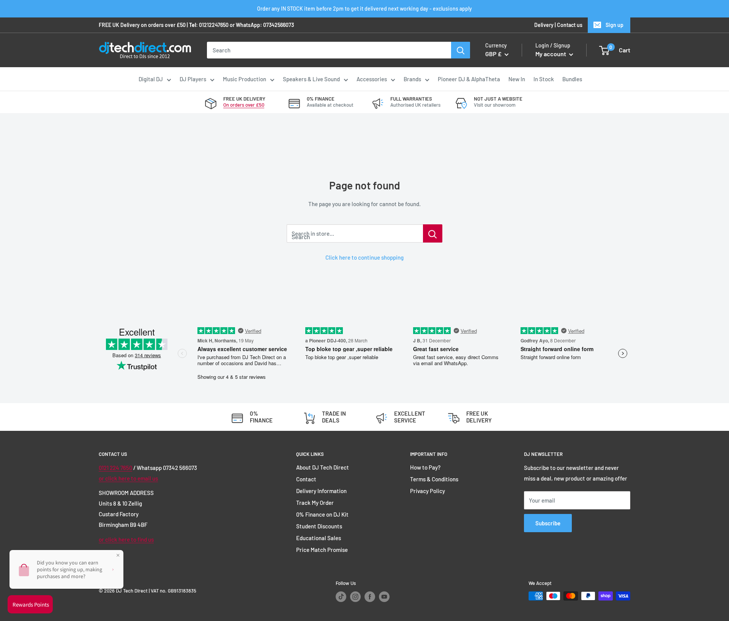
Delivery (544, 25)
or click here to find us (126, 539)
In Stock (543, 79)
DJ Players (193, 79)
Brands (412, 79)
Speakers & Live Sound (311, 79)
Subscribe (547, 523)
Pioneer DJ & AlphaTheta (469, 79)
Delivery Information (321, 490)
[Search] (460, 50)
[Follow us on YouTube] (384, 596)
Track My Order (315, 502)
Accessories (372, 79)
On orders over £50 (243, 105)
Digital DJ (151, 79)
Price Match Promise (322, 549)
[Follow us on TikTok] (341, 596)
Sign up (614, 25)
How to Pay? (425, 467)
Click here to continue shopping (364, 257)
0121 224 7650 (115, 467)
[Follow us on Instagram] (355, 596)
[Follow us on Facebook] (369, 596)
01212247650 (214, 25)
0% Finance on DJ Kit (322, 514)
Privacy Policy (427, 490)
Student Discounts (319, 526)
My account (551, 54)
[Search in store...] (432, 233)
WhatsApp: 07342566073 (265, 25)
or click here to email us (128, 478)
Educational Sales (318, 537)
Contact (306, 479)
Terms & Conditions (434, 479)
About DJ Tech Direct (322, 467)
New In (516, 79)
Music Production (244, 79)
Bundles (572, 79)
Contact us (569, 25)
